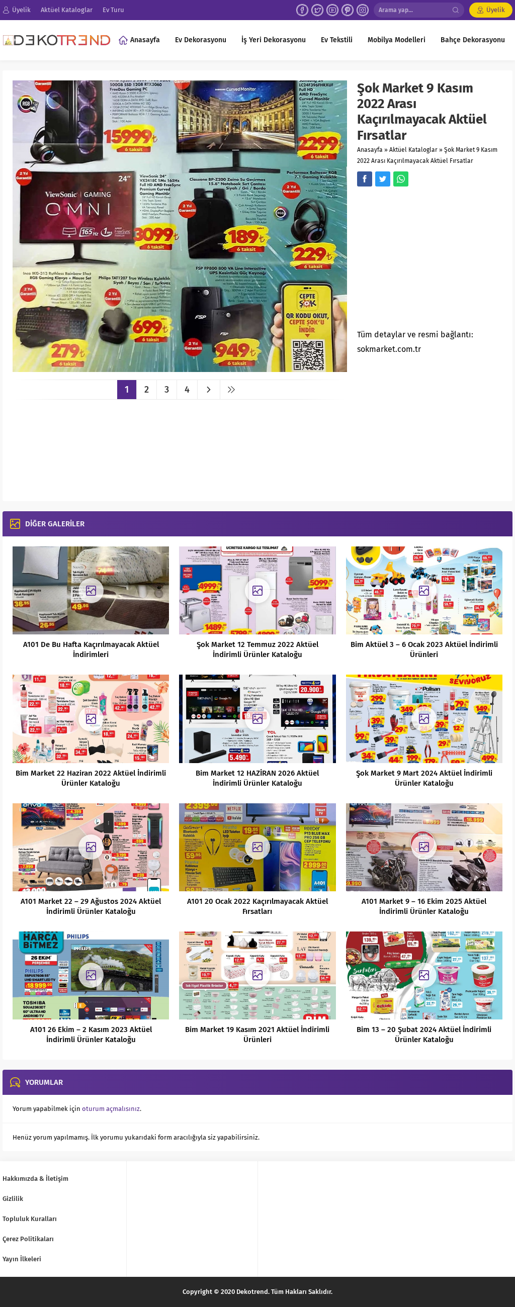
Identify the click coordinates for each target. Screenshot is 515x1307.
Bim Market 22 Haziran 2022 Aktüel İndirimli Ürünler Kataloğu (91, 778)
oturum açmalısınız (111, 1108)
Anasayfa (370, 149)
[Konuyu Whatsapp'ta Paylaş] (400, 178)
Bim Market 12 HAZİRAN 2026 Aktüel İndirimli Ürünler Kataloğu (257, 778)
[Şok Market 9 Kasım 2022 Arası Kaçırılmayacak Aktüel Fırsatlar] (180, 368)
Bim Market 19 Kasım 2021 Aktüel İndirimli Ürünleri (257, 1034)
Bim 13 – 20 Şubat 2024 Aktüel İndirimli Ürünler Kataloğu (424, 1034)
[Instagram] (363, 10)
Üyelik (495, 10)
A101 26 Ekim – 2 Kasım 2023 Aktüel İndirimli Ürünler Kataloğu (91, 1034)
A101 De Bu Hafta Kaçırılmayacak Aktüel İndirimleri (91, 649)
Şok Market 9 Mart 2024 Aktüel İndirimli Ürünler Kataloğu (424, 778)
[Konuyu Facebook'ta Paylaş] (364, 178)
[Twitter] (317, 10)
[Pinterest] (347, 10)
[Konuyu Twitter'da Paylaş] (382, 178)
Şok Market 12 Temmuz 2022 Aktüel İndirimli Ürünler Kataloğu (257, 649)
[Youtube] (332, 10)
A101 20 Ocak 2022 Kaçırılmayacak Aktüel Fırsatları (257, 906)
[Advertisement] (436, 261)
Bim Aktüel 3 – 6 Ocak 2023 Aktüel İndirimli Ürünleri (424, 649)
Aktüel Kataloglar (413, 149)
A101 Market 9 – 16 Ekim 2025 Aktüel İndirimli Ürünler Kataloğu (424, 906)
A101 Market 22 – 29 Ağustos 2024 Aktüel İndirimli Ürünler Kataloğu (91, 906)
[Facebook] (302, 10)
